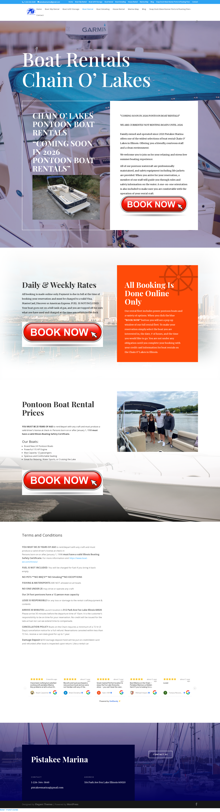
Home (71, 2)
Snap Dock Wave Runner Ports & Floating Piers (173, 2)
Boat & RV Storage (95, 2)
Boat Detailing (120, 2)
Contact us (160, 754)
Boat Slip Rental (81, 2)
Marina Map (144, 2)
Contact (195, 2)
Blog (152, 2)
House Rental (133, 2)
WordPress (72, 804)
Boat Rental (109, 2)
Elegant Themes (43, 804)
